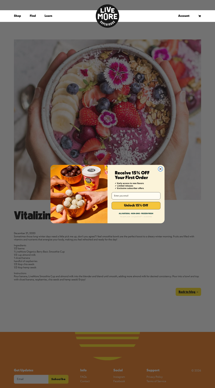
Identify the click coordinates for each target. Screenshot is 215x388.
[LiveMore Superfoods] (107, 16)
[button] (199, 16)
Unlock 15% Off (136, 205)
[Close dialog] (160, 169)
